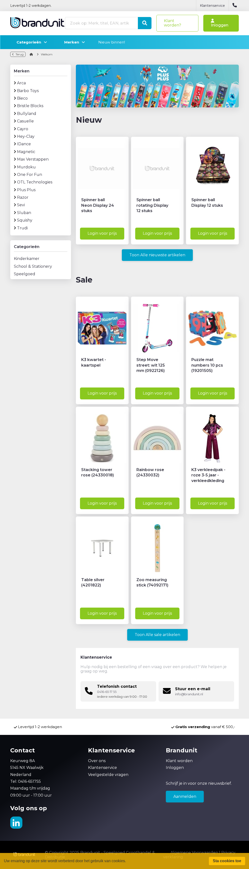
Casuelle (25, 121)
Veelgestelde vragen (108, 774)
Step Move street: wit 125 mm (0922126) (150, 365)
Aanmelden (184, 796)
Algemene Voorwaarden (194, 852)
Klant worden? (172, 22)
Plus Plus (26, 190)
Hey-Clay (26, 136)
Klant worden (179, 760)
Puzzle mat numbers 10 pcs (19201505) (207, 365)
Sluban (24, 212)
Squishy (24, 220)
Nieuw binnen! (111, 42)
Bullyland (26, 113)
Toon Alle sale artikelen (157, 634)
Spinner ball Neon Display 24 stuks (97, 205)
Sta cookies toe (227, 861)
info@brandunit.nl (189, 694)
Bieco (22, 98)
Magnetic (26, 151)
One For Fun (29, 174)
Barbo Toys (28, 90)
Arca (21, 83)
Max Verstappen (33, 159)
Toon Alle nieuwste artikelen (157, 255)
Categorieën (30, 42)
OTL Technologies (34, 182)
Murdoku (26, 167)
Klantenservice (212, 5)
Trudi (22, 228)
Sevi (21, 205)
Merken (73, 42)
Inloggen (219, 25)
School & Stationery (33, 266)
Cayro (22, 129)
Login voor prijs (102, 233)
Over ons (97, 760)
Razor (22, 197)
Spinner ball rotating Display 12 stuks (152, 205)
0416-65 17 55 (106, 692)
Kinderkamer (26, 258)
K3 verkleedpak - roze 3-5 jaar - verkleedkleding (208, 475)
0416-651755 (29, 781)
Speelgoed (24, 274)
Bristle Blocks (30, 105)
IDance (24, 144)
